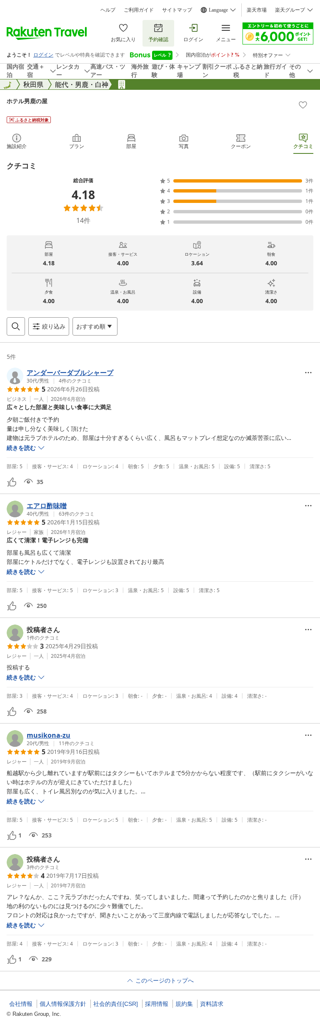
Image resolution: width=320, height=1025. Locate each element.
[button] (60, 376)
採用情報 (156, 1003)
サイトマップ (177, 10)
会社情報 (20, 1003)
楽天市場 (257, 10)
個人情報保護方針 (63, 1003)
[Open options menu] (308, 373)
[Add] (302, 104)
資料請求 (211, 1003)
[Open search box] (16, 326)
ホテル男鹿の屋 (27, 101)
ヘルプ (107, 10)
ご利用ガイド (139, 10)
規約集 (184, 1003)
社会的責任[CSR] (115, 1003)
